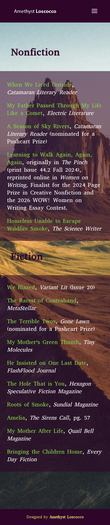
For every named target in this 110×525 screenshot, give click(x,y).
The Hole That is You (36, 384)
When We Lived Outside (39, 85)
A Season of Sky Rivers (38, 126)
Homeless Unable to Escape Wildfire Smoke (44, 224)
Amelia (16, 418)
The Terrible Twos (31, 321)
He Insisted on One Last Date (46, 363)
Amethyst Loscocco (67, 517)
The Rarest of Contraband (41, 300)
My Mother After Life (35, 431)
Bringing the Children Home (44, 452)
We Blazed (21, 287)
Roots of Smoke (28, 404)
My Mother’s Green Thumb (43, 342)
